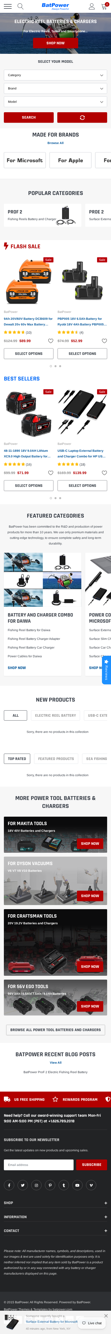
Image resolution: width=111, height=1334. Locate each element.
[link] (28, 281)
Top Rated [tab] (17, 759)
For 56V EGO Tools (28, 986)
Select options (29, 353)
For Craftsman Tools (32, 916)
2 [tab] (55, 366)
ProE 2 (96, 212)
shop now (90, 843)
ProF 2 (15, 212)
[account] (92, 6)
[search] (21, 6)
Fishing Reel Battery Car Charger (31, 647)
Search (29, 117)
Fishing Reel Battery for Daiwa (29, 630)
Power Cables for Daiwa (25, 656)
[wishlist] (50, 340)
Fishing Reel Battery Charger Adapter (34, 639)
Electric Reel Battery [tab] (55, 715)
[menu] (8, 6)
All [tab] (16, 715)
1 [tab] (51, 366)
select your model (55, 61)
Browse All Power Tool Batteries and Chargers (55, 1030)
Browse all (55, 143)
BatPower (11, 311)
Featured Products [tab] (56, 759)
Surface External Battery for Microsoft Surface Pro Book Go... (64, 1321)
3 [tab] (60, 366)
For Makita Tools (27, 823)
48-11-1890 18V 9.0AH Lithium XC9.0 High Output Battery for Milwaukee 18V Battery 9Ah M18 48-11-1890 (27, 454)
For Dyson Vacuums (30, 863)
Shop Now (55, 43)
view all (55, 1062)
